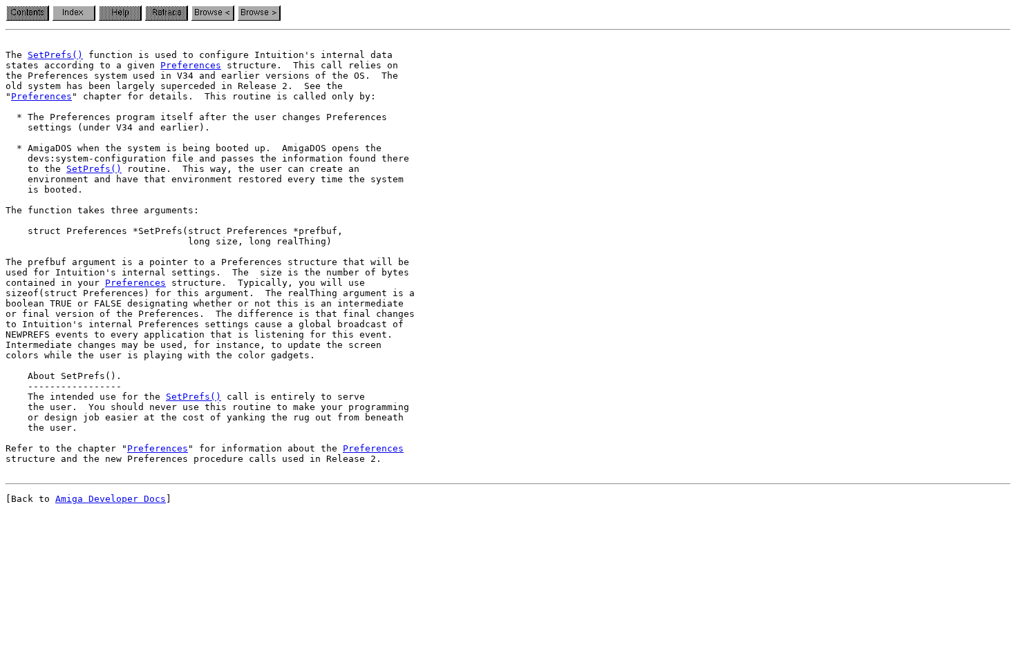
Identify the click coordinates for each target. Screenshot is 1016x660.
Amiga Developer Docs (110, 499)
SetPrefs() (55, 55)
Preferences (190, 65)
